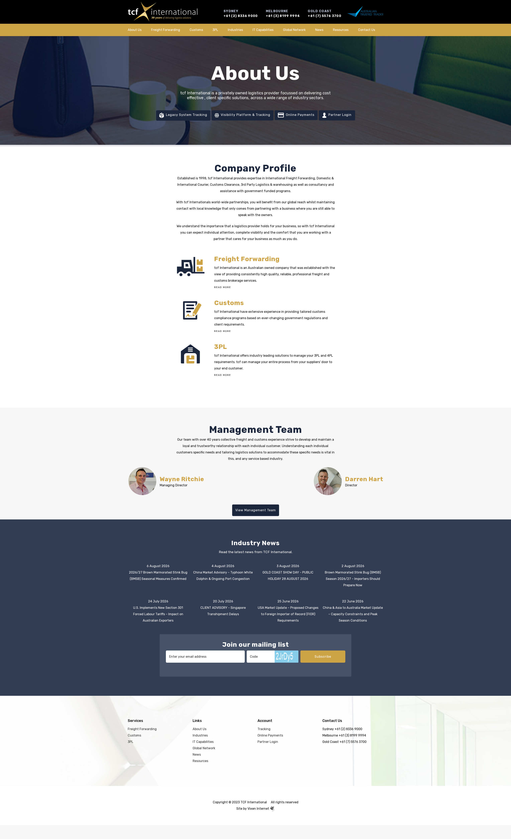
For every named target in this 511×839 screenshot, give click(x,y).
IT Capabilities (263, 30)
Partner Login (339, 115)
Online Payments (299, 115)
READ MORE (222, 287)
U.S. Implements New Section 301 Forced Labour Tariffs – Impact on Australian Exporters (158, 614)
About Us (135, 30)
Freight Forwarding (165, 30)
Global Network (294, 30)
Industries (235, 30)
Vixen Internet (259, 808)
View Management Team (255, 510)
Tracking (263, 729)
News (319, 30)
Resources (341, 30)
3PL (215, 30)
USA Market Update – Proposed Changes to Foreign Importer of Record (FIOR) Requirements (288, 614)
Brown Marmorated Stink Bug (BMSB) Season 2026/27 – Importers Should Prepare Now (353, 579)
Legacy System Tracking (186, 115)
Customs (196, 30)
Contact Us (366, 30)
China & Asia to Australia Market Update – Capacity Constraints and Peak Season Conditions (353, 614)
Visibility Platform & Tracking (245, 115)
